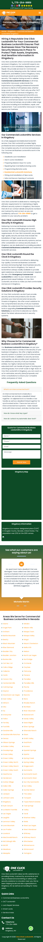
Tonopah (27, 798)
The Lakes (28, 794)
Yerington (27, 853)
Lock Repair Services (11, 905)
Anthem (6, 631)
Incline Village (8, 782)
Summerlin (28, 770)
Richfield (27, 707)
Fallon (5, 719)
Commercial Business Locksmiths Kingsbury (18, 32)
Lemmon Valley (9, 821)
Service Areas (8, 912)
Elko (4, 707)
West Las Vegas (30, 825)
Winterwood (28, 849)
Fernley (6, 722)
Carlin (5, 675)
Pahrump (27, 671)
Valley (26, 810)
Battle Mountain (9, 635)
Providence (28, 691)
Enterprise (7, 715)
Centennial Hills (9, 683)
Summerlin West (30, 778)
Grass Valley (8, 754)
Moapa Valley (29, 635)
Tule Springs (28, 806)
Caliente (6, 671)
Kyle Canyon (8, 806)
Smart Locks (8, 909)
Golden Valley (8, 746)
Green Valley (8, 758)
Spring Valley (29, 762)
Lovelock (6, 833)
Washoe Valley (29, 817)
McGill (5, 845)
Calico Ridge (8, 667)
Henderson (7, 778)
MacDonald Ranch (10, 837)
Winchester (28, 841)
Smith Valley (29, 738)
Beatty (5, 639)
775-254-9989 (22, 2)
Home (4, 31)
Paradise (27, 679)
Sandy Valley (29, 719)
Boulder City (7, 651)
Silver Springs (29, 726)
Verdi (26, 814)
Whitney (27, 833)
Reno (26, 699)
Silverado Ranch (30, 730)
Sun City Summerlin (31, 782)
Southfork (28, 742)
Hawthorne (7, 774)
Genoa (5, 738)
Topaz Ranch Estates (32, 802)
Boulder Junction (9, 655)
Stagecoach (28, 766)
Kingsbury (12, 31)
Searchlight (28, 722)
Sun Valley (28, 786)
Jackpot (6, 794)
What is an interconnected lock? (16, 389)
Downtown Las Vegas (11, 695)
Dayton (6, 691)
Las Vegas (7, 814)
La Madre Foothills (10, 810)
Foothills (6, 726)
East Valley (7, 699)
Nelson (26, 651)
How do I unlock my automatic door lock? (20, 418)
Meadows (6, 849)
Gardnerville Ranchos (11, 734)
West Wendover (30, 829)
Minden (27, 624)
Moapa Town (29, 631)
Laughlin (6, 817)
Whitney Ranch (30, 837)
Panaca (27, 675)
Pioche (26, 687)
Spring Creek (29, 758)
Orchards (27, 663)
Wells (26, 821)
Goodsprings (8, 750)
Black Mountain (9, 643)
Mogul (26, 639)
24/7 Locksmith (9, 901)
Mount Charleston (31, 643)
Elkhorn (6, 703)
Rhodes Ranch (29, 703)
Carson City (7, 679)
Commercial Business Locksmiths (16, 898)
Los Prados (7, 829)
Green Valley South (10, 770)
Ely (4, 711)
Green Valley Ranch (11, 766)
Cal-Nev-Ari (7, 663)
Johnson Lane (8, 798)
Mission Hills (28, 628)
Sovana (27, 746)
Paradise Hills (29, 683)
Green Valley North (10, 762)
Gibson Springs (9, 742)
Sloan (26, 734)
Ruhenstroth (29, 715)
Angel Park (7, 628)
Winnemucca (29, 845)
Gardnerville (8, 730)
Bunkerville (7, 659)
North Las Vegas (30, 655)
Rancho (27, 695)
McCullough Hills (9, 841)
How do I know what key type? (16, 413)
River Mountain (29, 711)
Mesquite (6, 853)
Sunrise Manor (29, 790)
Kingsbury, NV (11, 931)
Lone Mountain (8, 825)
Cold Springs (8, 687)
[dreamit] (8, 13)
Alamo (5, 624)
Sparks (26, 754)
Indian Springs (8, 790)
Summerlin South (30, 774)
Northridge (28, 659)
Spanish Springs (30, 750)
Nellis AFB (27, 647)
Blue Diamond (8, 647)
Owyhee (27, 667)
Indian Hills (7, 786)
